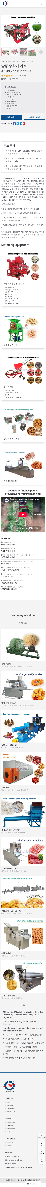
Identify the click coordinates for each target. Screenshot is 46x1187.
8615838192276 (13, 1156)
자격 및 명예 (11, 1108)
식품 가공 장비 (6, 555)
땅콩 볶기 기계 (7, 576)
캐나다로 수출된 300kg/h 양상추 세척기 (19, 1039)
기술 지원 (10, 1125)
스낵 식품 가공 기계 (28, 555)
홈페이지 (4, 61)
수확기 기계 (11, 542)
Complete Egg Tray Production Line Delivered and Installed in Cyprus (23, 1029)
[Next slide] (41, 52)
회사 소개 (10, 1102)
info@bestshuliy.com (15, 1160)
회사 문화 (10, 1105)
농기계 (11, 61)
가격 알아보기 (11, 117)
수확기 (17, 61)
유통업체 (10, 1142)
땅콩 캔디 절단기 (8, 557)
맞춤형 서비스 (11, 1122)
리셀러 (9, 1145)
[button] (14, 52)
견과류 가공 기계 (16, 555)
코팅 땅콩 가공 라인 (9, 589)
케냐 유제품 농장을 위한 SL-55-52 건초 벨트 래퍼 (23, 1035)
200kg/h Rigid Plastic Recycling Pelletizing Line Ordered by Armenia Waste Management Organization (23, 1015)
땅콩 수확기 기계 (8, 544)
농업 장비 (5, 542)
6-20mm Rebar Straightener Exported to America (21, 1022)
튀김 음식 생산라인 (17, 580)
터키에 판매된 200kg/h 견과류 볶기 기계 (19, 1057)
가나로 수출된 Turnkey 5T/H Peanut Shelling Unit (23, 1043)
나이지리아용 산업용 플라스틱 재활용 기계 (20, 1047)
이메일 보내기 (34, 117)
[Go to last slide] (5, 52)
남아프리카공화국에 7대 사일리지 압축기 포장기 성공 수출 (23, 1052)
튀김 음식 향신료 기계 (10, 570)
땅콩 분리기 (6, 563)
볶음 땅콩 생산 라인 (9, 582)
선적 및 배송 (11, 1128)
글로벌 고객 (11, 1111)
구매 (8, 1132)
